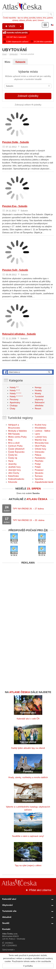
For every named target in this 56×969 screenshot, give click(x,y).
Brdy (10, 440)
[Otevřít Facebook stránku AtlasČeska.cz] (28, 372)
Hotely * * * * (15, 393)
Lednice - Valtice (42, 431)
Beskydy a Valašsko (17, 431)
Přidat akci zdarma (39, 890)
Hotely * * (14, 387)
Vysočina (39, 479)
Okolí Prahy (40, 446)
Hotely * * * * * (16, 396)
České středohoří (16, 449)
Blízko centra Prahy (17, 437)
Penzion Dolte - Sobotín (15, 142)
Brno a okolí (14, 443)
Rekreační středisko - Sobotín (19, 334)
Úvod (4, 54)
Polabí (38, 467)
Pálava (38, 455)
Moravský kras (42, 443)
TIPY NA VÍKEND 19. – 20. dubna (28, 520)
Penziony (14, 399)
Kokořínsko (13, 476)
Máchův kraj (40, 440)
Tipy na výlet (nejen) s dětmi (28, 865)
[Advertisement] (28, 594)
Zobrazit (28, 95)
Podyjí (38, 464)
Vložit (11, 26)
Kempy (38, 387)
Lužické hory (41, 437)
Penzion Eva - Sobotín (14, 206)
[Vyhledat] (51, 14)
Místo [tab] (7, 62)
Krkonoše (12, 482)
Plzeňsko (39, 461)
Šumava (39, 476)
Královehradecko (16, 479)
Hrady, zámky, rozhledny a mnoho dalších (28, 777)
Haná (10, 461)
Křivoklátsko (40, 428)
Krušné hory (40, 425)
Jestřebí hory (14, 467)
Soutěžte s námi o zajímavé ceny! (28, 836)
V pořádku (28, 966)
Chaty (12, 408)
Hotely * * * (15, 390)
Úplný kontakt (7, 950)
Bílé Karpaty (14, 434)
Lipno (37, 434)
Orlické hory (40, 449)
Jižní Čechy (13, 473)
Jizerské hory (14, 470)
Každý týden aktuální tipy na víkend (28, 748)
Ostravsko (39, 452)
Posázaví (39, 470)
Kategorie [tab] (20, 62)
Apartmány (15, 402)
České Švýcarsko (16, 452)
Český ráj (12, 458)
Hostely (38, 390)
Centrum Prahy (15, 446)
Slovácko (39, 473)
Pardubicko (40, 458)
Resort (38, 408)
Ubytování (13, 54)
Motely (38, 393)
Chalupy (13, 405)
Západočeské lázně (44, 482)
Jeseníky (12, 464)
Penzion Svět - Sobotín (15, 270)
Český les (12, 455)
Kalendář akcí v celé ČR (28, 718)
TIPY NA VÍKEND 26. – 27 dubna (28, 508)
